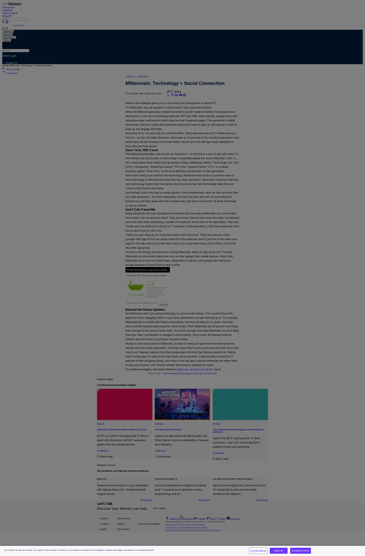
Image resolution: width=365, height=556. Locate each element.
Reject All (278, 550)
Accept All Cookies (300, 550)
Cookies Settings (258, 550)
